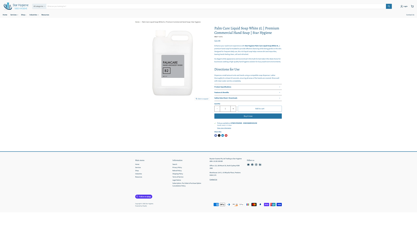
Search (174, 164)
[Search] (389, 6)
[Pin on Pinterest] (226, 135)
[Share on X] (219, 135)
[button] (404, 6)
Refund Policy (177, 171)
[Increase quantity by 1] (233, 109)
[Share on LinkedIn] (222, 135)
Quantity (217, 104)
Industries (33, 15)
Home (5, 15)
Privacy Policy (177, 167)
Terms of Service (177, 177)
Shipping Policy (177, 174)
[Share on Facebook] (215, 135)
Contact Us (410, 15)
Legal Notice (176, 180)
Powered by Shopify (141, 206)
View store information (224, 128)
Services (13, 15)
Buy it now (248, 116)
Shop (23, 15)
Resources (45, 15)
